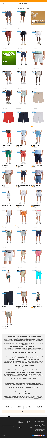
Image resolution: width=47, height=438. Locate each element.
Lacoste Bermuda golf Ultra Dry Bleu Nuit (36, 306)
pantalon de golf (10, 340)
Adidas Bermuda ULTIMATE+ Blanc (20, 205)
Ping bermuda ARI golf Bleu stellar (35, 185)
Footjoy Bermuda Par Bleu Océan (35, 145)
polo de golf (35, 374)
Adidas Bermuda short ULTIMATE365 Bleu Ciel (7, 225)
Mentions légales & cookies (29, 423)
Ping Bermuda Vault (4, 306)
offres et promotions (36, 398)
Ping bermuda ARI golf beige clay (5, 185)
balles (37, 425)
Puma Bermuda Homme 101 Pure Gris (35, 125)
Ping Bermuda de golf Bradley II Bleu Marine (36, 165)
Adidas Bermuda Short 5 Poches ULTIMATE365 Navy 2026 (23, 185)
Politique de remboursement (29, 427)
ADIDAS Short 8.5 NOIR (19, 26)
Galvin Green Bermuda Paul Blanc (20, 145)
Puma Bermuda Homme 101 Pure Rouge (6, 125)
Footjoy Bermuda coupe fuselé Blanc (35, 225)
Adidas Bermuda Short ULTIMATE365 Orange (21, 225)
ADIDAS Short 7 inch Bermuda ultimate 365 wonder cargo (23, 306)
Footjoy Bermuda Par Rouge (19, 165)
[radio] (3, 28)
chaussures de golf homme (19, 375)
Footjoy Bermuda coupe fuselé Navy (35, 245)
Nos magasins (19, 423)
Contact (19, 421)
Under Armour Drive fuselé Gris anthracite (7, 26)
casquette (6, 375)
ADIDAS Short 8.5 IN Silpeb (5, 326)
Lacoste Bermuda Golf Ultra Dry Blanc (6, 205)
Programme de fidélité (20, 422)
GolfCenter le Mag (20, 427)
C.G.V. (27, 422)
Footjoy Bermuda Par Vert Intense (6, 165)
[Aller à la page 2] (25, 331)
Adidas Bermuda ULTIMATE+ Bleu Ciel (35, 205)
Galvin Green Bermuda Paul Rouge (6, 145)
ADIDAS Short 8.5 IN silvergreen (5, 245)
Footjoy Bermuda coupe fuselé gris (20, 245)
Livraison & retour (28, 421)
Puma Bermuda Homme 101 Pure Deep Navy (21, 125)
